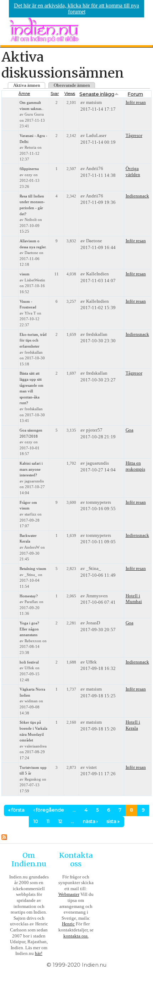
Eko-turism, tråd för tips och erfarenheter (33, 340)
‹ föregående (48, 810)
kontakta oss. (76, 936)
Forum (135, 94)
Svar (55, 93)
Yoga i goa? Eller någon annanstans (29, 629)
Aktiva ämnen (26, 85)
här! (38, 953)
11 (48, 821)
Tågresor (134, 135)
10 (35, 821)
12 (60, 821)
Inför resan (136, 102)
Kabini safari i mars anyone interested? (31, 469)
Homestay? (29, 596)
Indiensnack (137, 196)
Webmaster (68, 894)
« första (16, 810)
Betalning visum (33, 569)
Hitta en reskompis (135, 466)
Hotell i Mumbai (134, 598)
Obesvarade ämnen (72, 85)
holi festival (29, 662)
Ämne (24, 93)
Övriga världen (133, 171)
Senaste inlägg (96, 94)
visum (25, 274)
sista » (113, 821)
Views (69, 93)
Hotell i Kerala (133, 725)
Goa (129, 430)
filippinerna (29, 169)
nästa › (90, 821)
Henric (68, 923)
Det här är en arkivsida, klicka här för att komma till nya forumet (76, 8)
